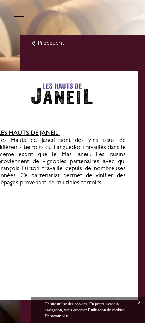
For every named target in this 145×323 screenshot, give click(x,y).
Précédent (51, 42)
